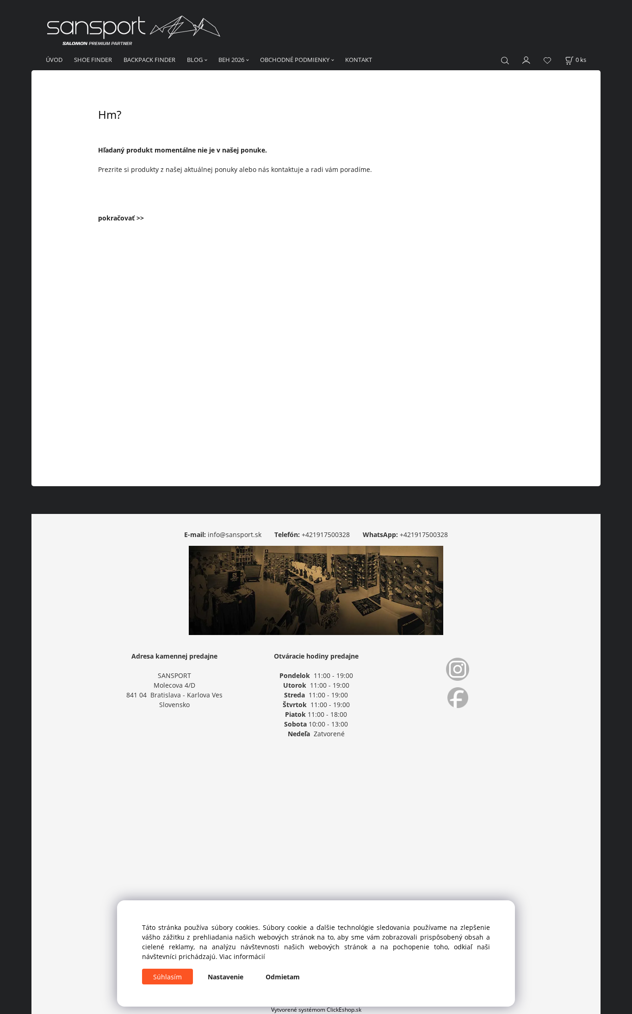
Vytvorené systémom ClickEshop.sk (316, 1009)
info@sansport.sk (234, 534)
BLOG (195, 59)
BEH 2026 (231, 59)
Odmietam (283, 976)
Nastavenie (225, 976)
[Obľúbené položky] (547, 60)
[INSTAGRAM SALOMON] (457, 669)
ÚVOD (54, 59)
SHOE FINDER (93, 59)
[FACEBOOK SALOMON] (457, 697)
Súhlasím (167, 976)
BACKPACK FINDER (149, 59)
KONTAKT (358, 59)
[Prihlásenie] (526, 59)
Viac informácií (242, 956)
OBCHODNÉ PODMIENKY (294, 59)
